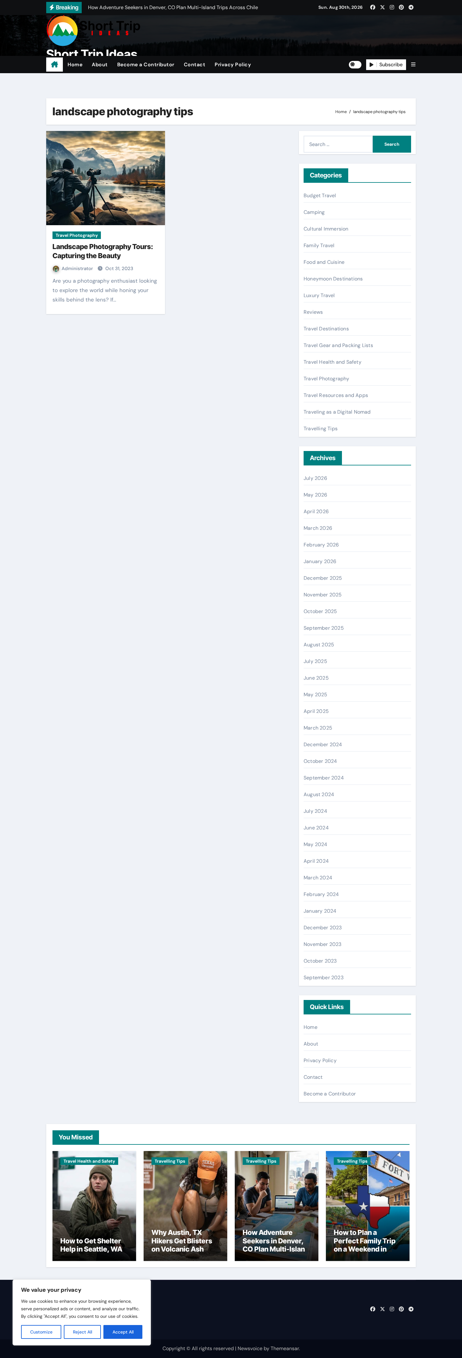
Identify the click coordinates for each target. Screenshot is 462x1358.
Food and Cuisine (324, 262)
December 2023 (323, 927)
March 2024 (318, 877)
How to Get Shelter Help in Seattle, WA (91, 1245)
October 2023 (320, 961)
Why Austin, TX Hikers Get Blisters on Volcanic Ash (181, 1240)
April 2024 (316, 861)
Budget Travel (320, 195)
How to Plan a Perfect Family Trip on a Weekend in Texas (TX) (364, 1244)
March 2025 (318, 728)
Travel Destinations (326, 328)
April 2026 (316, 511)
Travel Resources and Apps (336, 395)
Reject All (82, 1332)
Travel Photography (77, 235)
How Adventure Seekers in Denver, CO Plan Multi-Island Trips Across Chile (276, 1244)
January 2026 (320, 561)
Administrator (78, 268)
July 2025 (315, 661)
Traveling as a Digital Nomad (337, 412)
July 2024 (315, 811)
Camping (314, 212)
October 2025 (320, 611)
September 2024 (324, 777)
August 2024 (319, 794)
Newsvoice (250, 1348)
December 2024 (323, 744)
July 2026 (315, 478)
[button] (413, 65)
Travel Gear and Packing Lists (338, 345)
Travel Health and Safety (332, 362)
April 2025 (316, 711)
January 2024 (320, 911)
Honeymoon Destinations (333, 278)
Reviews (313, 312)
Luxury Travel (319, 295)
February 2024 (321, 894)
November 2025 (323, 594)
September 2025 (324, 628)
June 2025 (316, 678)
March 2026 (318, 528)
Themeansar (285, 1348)
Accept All (123, 1332)
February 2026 (321, 544)
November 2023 (323, 944)
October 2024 (320, 761)
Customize (41, 1332)
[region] (82, 1312)
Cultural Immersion (326, 228)
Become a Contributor (145, 64)
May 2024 (315, 844)
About (100, 64)
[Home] (54, 64)
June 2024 (316, 827)
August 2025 (319, 644)
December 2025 (323, 578)
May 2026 (315, 495)
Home (75, 64)
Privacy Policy (233, 64)
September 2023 (324, 977)
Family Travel (319, 245)
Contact (195, 64)
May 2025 (315, 694)
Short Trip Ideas (91, 54)
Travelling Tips (321, 428)
